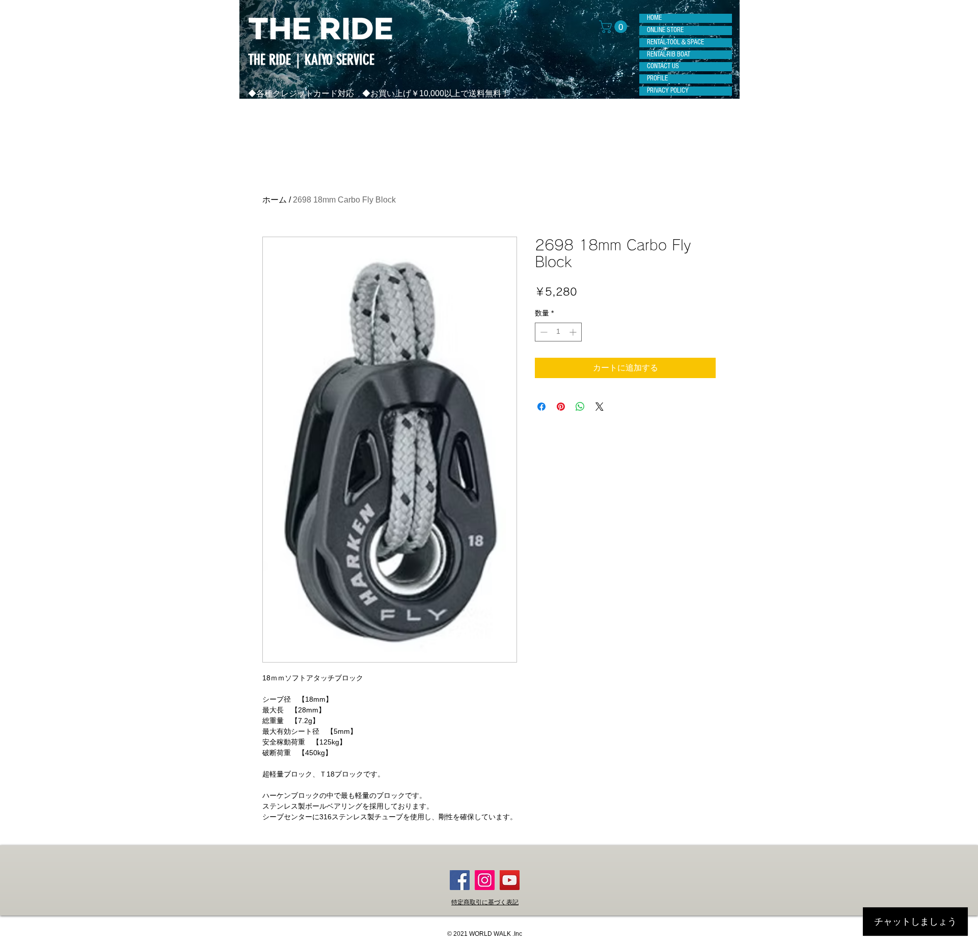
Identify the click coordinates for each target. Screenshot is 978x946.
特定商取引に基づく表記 (485, 902)
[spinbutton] (558, 332)
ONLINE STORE (665, 30)
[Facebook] (460, 880)
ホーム (274, 199)
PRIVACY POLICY (668, 91)
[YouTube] (510, 880)
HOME (654, 18)
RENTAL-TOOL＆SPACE (675, 42)
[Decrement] (542, 332)
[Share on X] (599, 406)
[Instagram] (485, 880)
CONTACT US (663, 66)
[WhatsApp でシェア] (580, 406)
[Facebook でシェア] (541, 406)
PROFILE (657, 78)
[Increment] (573, 332)
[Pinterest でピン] (561, 406)
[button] (614, 26)
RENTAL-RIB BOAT (668, 54)
